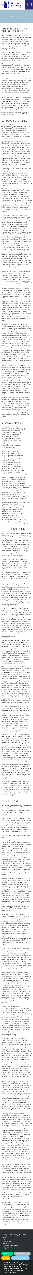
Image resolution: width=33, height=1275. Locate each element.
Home (13, 13)
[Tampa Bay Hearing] (12, 5)
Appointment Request (22, 1253)
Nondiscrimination (16, 1270)
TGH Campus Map (9, 1268)
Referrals (6, 1258)
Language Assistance (10, 1272)
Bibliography (19, 1268)
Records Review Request (20, 1258)
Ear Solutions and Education (11, 1245)
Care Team (6, 1239)
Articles (5, 1249)
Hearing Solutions (8, 1243)
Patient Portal (7, 1241)
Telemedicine (7, 1247)
